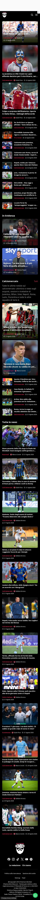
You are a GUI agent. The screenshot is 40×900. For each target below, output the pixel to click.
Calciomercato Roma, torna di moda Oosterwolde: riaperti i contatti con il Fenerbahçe (26, 155)
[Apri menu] (36, 15)
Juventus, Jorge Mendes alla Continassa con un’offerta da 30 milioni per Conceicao (25, 195)
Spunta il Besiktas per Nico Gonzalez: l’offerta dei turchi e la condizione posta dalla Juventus (26, 382)
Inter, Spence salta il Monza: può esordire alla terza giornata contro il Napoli (18, 692)
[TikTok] (17, 859)
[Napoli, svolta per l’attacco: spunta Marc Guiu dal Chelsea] (7, 165)
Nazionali (5, 454)
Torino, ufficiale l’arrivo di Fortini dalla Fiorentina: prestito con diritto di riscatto (18, 657)
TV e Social (18, 138)
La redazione (14, 865)
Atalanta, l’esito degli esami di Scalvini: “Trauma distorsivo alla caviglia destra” (17, 515)
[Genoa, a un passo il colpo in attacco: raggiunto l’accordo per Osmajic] (20, 537)
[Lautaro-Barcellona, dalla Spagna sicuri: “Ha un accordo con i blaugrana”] (20, 572)
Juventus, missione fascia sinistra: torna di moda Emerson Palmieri (19, 793)
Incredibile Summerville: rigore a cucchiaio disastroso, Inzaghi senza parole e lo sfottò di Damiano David (25, 135)
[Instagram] (13, 859)
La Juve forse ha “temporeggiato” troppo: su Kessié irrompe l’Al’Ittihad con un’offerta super (26, 206)
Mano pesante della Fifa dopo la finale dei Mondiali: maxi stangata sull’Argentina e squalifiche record (19, 450)
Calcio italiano (8, 241)
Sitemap (17, 878)
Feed (23, 878)
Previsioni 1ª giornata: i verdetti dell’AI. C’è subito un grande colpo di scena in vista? (19, 727)
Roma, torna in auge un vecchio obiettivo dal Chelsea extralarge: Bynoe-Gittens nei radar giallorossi (26, 412)
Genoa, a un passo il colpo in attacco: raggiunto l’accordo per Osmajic (16, 551)
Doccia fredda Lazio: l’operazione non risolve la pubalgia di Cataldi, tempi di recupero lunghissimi (20, 761)
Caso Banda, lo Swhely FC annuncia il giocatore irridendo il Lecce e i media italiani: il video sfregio (24, 392)
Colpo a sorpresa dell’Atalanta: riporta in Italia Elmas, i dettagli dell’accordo (19, 112)
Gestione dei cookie (29, 873)
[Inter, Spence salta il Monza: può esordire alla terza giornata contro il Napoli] (20, 678)
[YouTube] (26, 859)
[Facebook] (9, 859)
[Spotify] (31, 859)
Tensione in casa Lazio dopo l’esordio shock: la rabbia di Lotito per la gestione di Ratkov (19, 367)
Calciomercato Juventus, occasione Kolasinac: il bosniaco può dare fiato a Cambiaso (24, 145)
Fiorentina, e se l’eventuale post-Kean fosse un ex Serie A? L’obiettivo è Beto (19, 34)
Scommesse (6, 733)
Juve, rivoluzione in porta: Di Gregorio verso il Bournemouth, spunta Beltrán (25, 176)
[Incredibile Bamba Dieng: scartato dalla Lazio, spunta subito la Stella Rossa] (20, 815)
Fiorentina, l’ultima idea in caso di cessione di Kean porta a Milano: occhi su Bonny (19, 482)
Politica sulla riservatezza (13, 873)
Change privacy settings (8, 898)
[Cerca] (32, 15)
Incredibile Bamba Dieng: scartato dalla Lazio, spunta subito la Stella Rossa (18, 829)
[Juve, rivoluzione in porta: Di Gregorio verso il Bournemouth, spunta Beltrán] (7, 175)
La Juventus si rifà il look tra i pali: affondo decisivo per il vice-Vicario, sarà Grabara (19, 76)
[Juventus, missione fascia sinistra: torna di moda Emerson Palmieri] (20, 780)
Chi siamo (26, 865)
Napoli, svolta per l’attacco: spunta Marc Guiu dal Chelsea (26, 164)
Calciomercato (8, 38)
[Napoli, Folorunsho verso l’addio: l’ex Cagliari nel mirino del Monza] (20, 608)
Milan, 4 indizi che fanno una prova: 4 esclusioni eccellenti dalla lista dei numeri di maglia (18, 330)
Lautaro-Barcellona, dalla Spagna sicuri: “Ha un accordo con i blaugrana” (19, 586)
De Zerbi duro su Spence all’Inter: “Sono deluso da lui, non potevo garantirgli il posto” (25, 125)
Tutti (36, 281)
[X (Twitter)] (22, 859)
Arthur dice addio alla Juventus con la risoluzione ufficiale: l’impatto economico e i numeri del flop (25, 402)
